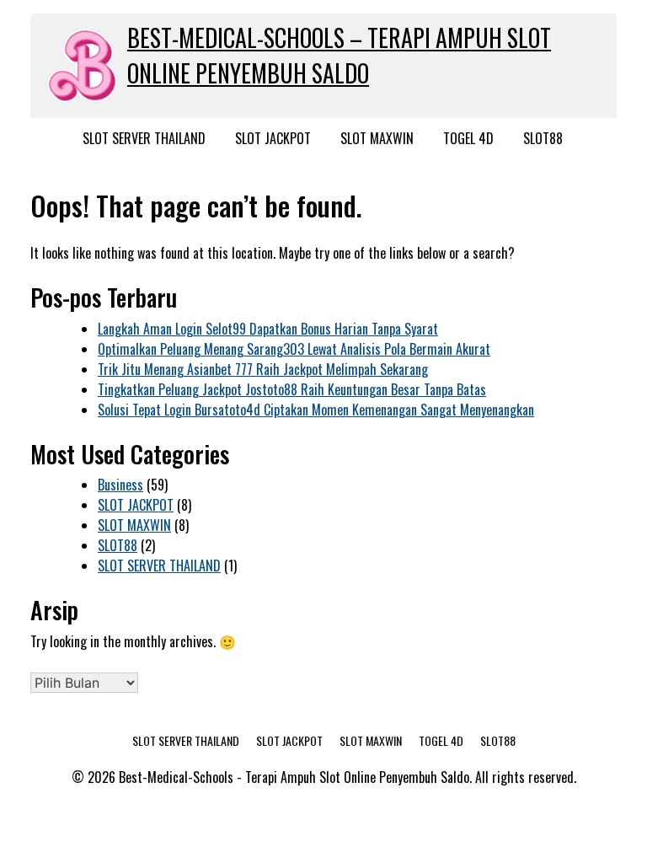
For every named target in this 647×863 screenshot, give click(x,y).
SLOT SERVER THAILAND (144, 138)
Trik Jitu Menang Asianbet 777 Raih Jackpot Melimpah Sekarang (263, 369)
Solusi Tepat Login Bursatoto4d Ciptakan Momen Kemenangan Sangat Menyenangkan (316, 409)
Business (120, 484)
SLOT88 (543, 138)
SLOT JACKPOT (273, 138)
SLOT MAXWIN (377, 138)
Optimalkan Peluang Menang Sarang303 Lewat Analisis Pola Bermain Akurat (294, 349)
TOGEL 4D (468, 138)
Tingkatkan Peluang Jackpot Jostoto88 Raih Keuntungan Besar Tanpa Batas (292, 389)
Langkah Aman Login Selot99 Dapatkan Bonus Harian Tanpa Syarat (268, 329)
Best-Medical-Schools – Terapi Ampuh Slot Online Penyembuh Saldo (339, 55)
